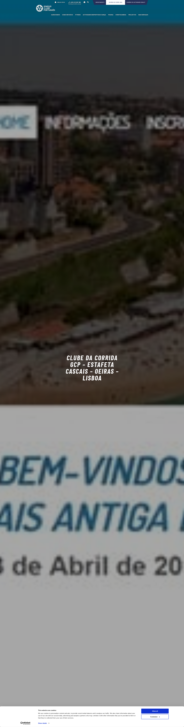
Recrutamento (100, 2)
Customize (153, 716)
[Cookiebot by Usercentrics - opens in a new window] (25, 723)
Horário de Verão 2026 (115, 2)
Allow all (155, 711)
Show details (42, 723)
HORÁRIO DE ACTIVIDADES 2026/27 (136, 2)
